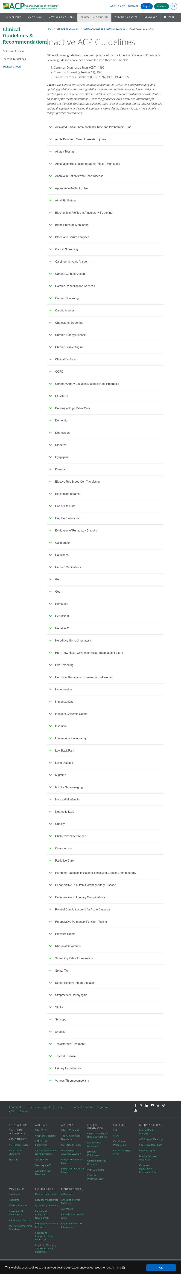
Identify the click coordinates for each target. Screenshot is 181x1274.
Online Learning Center (121, 1152)
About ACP (117, 6)
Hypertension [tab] (63, 689)
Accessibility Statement (15, 1152)
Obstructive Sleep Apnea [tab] (70, 836)
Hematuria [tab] (61, 603)
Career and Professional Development (42, 1214)
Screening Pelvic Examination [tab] (74, 958)
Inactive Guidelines (14, 59)
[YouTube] (152, 1105)
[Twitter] (141, 1105)
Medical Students (18, 1205)
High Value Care (95, 1169)
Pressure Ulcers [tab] (65, 933)
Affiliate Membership (20, 1220)
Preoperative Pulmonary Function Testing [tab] (81, 921)
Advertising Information (17, 1132)
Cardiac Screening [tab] (67, 298)
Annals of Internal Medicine (70, 1201)
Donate (133, 6)
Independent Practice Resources (46, 1225)
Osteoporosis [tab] (63, 848)
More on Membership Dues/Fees (20, 1227)
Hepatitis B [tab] (62, 616)
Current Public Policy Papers (72, 1161)
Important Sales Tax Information (71, 1225)
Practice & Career (126, 17)
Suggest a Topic (12, 66)
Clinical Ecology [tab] (65, 359)
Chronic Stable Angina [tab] (69, 347)
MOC (116, 1135)
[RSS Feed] (135, 1110)
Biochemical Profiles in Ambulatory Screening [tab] (83, 212)
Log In (146, 6)
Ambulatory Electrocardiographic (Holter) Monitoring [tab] (87, 163)
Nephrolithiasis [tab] (64, 811)
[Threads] (163, 1105)
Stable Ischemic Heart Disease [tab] (74, 982)
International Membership (16, 1213)
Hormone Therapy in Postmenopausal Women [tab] (84, 677)
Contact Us (15, 1107)
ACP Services (41, 1159)
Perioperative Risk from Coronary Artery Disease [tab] (85, 885)
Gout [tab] (58, 591)
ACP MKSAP (67, 1208)
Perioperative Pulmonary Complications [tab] (80, 897)
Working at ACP (43, 1165)
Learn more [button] (114, 1267)
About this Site (18, 1139)
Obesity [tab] (60, 823)
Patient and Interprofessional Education (44, 1236)
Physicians (14, 1194)
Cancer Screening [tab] (66, 249)
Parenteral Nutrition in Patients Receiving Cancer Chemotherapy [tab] (95, 872)
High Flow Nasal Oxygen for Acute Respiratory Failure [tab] (89, 652)
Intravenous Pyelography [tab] (70, 738)
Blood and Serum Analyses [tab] (72, 237)
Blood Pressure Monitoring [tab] (72, 224)
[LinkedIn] (146, 1105)
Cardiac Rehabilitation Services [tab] (75, 286)
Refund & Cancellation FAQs (72, 1216)
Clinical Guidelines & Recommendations (25, 35)
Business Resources (45, 1194)
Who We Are (41, 1130)
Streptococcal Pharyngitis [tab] (71, 995)
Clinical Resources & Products (97, 1162)
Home (49, 28)
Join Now (161, 6)
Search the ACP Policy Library (72, 1170)
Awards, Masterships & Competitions (46, 1152)
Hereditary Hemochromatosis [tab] (73, 640)
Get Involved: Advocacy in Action (71, 1152)
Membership (13, 17)
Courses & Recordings (150, 1144)
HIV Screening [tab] (64, 664)
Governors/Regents (39, 1107)
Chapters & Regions (45, 1135)
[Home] (31, 6)
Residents (14, 1199)
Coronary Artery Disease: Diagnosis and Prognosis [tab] (87, 383)
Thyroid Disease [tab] (65, 1056)
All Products (67, 1194)
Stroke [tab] (59, 1007)
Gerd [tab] (58, 579)
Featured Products (72, 1189)
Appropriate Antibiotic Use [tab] (71, 188)
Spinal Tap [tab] (62, 970)
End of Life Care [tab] (65, 506)
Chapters (61, 1107)
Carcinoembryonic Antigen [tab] (71, 261)
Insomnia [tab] (61, 726)
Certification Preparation (119, 1143)
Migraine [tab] (60, 775)
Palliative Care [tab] (64, 860)
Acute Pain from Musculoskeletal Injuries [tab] (80, 139)
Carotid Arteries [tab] (65, 310)
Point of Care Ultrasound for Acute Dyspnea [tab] (82, 909)
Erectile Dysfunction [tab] (67, 518)
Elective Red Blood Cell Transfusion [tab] (78, 481)
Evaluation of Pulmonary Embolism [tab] (77, 530)
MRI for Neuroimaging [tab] (69, 787)
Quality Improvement (46, 1205)
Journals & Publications (93, 1153)
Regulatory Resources (46, 1199)
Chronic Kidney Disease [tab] (70, 334)
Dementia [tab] (61, 420)
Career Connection (84, 1107)
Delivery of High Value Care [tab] (72, 408)
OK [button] (161, 1267)
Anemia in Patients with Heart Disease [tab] (79, 176)
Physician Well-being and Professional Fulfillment (46, 1248)
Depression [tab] (62, 432)
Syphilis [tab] (60, 1031)
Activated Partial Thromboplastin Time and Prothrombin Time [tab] (93, 127)
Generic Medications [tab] (68, 567)
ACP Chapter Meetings (151, 1139)
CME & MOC (35, 17)
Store (171, 17)
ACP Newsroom (18, 1125)
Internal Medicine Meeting (148, 1132)
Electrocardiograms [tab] (67, 493)
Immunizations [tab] (64, 701)
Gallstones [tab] (62, 554)
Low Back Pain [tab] (64, 750)
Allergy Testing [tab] (64, 151)
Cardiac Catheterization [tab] (70, 273)
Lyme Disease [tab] (64, 762)
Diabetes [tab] (60, 444)
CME (115, 1130)
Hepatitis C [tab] (62, 628)
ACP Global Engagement (41, 1143)
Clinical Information (94, 17)
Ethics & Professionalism (95, 1177)
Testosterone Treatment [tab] (69, 1043)
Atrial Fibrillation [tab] (65, 200)
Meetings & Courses (61, 17)
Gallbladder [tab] (62, 542)
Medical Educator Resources (148, 1158)
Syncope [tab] (60, 1019)
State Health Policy (71, 1144)
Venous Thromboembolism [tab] (72, 1080)
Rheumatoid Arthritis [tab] (68, 946)
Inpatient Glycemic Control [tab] (71, 713)
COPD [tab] (59, 371)
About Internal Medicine (43, 1172)
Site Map (13, 1159)
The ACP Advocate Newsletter (70, 1137)
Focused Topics (147, 1150)
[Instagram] (158, 1105)
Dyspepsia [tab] (62, 457)
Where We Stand (70, 1130)
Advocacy (151, 17)
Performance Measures (94, 1144)
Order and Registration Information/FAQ (148, 1169)
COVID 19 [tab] (61, 396)
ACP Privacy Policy (18, 1144)
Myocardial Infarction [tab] (68, 799)
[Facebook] (135, 1105)
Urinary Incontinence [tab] (68, 1068)
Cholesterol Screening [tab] (69, 322)
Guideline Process (13, 51)
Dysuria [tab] (60, 469)
